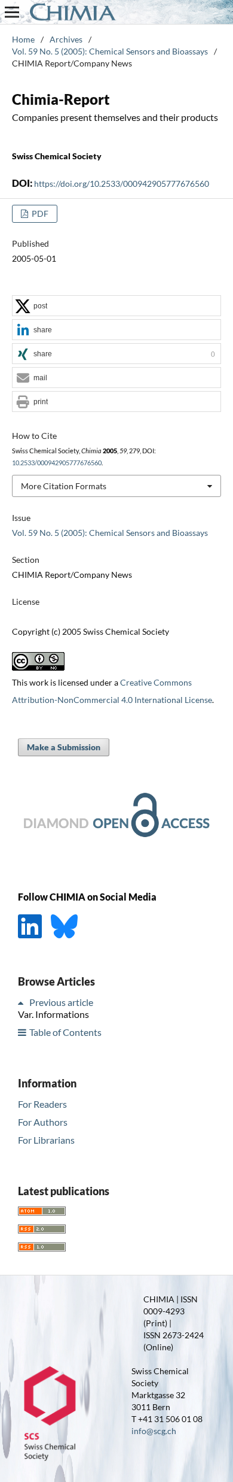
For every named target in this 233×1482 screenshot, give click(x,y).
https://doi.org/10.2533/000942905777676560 (121, 183)
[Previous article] (22, 1002)
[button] (116, 306)
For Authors (43, 1122)
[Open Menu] (12, 12)
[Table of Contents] (22, 1032)
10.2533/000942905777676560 (57, 462)
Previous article (61, 1002)
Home (23, 39)
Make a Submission (63, 747)
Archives (66, 39)
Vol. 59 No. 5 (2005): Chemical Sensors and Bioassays (110, 51)
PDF (39, 213)
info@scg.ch (153, 1431)
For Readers (42, 1104)
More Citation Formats (63, 486)
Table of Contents (65, 1032)
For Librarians (46, 1139)
